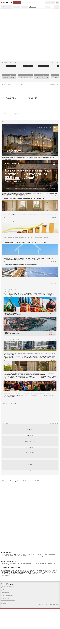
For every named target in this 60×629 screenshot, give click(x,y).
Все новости (54, 195)
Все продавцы (54, 423)
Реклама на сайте (5, 592)
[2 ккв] (32, 7)
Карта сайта (3, 603)
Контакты (3, 594)
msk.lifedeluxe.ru (11, 295)
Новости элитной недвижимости (8, 600)
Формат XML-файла (5, 598)
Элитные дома (28, 2)
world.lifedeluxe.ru (7, 296)
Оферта (2, 587)
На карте (23, 2)
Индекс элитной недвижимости (8, 595)
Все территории (54, 84)
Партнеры (3, 590)
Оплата (2, 589)
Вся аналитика (52, 339)
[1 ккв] (32, 6)
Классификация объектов (6, 597)
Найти (47, 6)
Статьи (2, 601)
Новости (33, 2)
